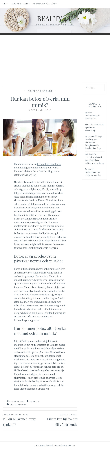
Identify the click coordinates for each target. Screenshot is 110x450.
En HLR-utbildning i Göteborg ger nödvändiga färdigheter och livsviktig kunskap (93, 142)
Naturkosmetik (20, 4)
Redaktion (34, 401)
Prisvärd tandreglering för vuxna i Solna (92, 116)
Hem (5, 4)
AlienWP (71, 445)
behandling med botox (49, 164)
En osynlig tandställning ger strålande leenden (93, 172)
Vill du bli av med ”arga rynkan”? (19, 420)
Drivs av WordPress (43, 445)
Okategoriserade (40, 91)
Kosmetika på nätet (45, 4)
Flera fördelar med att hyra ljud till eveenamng (94, 127)
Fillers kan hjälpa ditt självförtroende (62, 420)
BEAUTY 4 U (55, 18)
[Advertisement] (55, 59)
